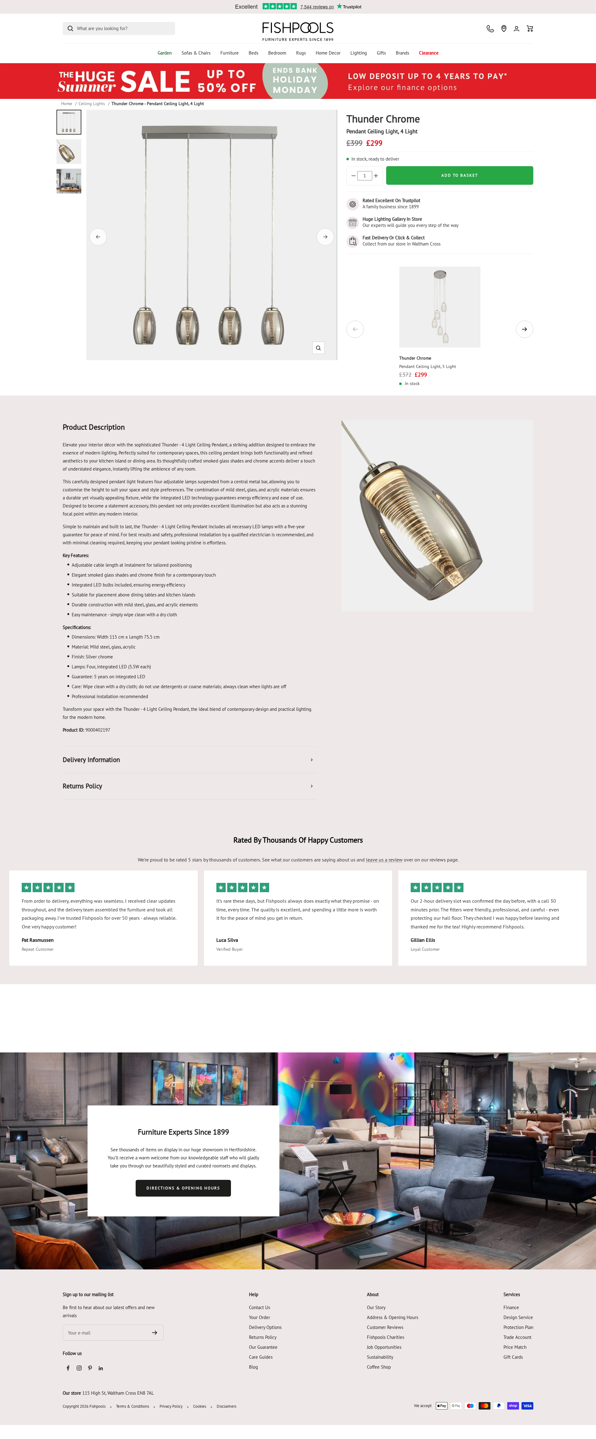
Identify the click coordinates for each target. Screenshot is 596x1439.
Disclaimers (226, 1406)
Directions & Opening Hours (183, 1188)
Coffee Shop (379, 1367)
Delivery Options (265, 1327)
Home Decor (328, 53)
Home (66, 103)
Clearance (429, 53)
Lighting (358, 53)
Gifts (381, 53)
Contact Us (259, 1307)
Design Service (518, 1317)
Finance (511, 1307)
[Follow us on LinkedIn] (100, 1368)
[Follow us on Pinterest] (89, 1368)
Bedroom (277, 53)
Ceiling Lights (92, 103)
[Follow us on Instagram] (79, 1368)
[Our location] (503, 28)
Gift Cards (513, 1357)
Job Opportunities (384, 1347)
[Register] (154, 1333)
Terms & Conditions (132, 1406)
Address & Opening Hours (392, 1317)
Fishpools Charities (385, 1337)
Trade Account (517, 1337)
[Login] (516, 28)
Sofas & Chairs (196, 53)
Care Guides (261, 1357)
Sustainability (380, 1357)
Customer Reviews (385, 1327)
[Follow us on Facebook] (68, 1368)
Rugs (301, 53)
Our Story (376, 1307)
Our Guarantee (263, 1347)
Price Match (514, 1347)
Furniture (229, 53)
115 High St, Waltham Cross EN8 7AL (118, 1393)
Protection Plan (518, 1327)
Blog (253, 1367)
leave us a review (384, 860)
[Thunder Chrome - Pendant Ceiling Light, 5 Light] (439, 307)
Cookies (199, 1406)
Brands (402, 53)
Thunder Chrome (415, 358)
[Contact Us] (490, 28)
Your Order (259, 1317)
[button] (318, 348)
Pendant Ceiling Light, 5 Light (427, 366)
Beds (253, 53)
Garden (165, 53)
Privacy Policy (171, 1406)
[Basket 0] (530, 28)
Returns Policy (263, 1337)
